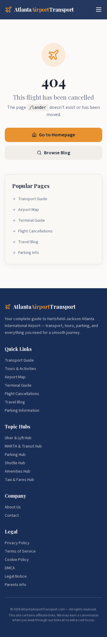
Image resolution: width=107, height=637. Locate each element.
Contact (12, 516)
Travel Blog (28, 242)
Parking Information (22, 411)
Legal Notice (16, 576)
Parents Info (15, 585)
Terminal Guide (31, 220)
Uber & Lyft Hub (18, 438)
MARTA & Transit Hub (23, 446)
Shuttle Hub (15, 463)
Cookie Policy (17, 560)
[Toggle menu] (98, 9)
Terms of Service (20, 551)
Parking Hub (15, 455)
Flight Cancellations (35, 231)
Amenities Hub (17, 471)
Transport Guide (32, 199)
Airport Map (28, 210)
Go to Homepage (57, 135)
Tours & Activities (20, 369)
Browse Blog (57, 152)
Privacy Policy (17, 543)
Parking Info (28, 253)
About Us (13, 507)
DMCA (10, 568)
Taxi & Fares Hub (19, 480)
